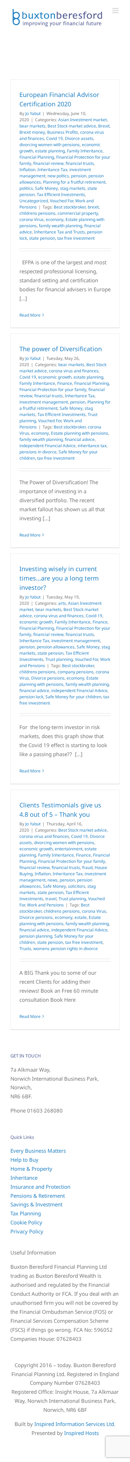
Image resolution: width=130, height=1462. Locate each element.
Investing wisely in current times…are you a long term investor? (59, 578)
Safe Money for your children (73, 697)
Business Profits (62, 132)
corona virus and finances (73, 371)
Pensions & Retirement (37, 1195)
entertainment (69, 849)
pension (78, 176)
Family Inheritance (85, 151)
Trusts (25, 948)
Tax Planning (25, 1213)
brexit (93, 207)
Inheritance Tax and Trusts (59, 232)
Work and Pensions (45, 905)
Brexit (104, 126)
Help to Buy (24, 1159)
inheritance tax (92, 446)
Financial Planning (36, 157)
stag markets (72, 188)
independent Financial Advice (47, 446)
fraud (87, 867)
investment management (43, 402)
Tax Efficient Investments (61, 194)
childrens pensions (37, 213)
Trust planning (59, 659)
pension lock (31, 697)
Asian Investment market (82, 120)
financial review (48, 163)
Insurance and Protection (40, 1186)
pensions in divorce (38, 452)
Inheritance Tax (52, 169)
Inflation (27, 169)
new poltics (58, 176)
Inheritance (23, 1177)
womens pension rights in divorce (65, 948)
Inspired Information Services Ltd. (74, 1423)
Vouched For (61, 201)
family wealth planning (60, 226)
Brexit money (32, 132)
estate (81, 917)
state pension (42, 238)
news (52, 880)
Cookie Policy (26, 1222)
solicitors (76, 886)
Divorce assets (79, 138)
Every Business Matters (38, 1150)
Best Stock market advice (71, 126)
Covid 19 (54, 138)
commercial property (78, 213)
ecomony (54, 219)
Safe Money (46, 188)
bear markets (32, 126)
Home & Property (31, 1168)
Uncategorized (33, 201)
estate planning (50, 151)
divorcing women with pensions (49, 145)
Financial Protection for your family (52, 389)
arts (62, 603)
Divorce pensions (47, 678)
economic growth (54, 377)
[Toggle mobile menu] (116, 10)
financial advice (80, 439)
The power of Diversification (60, 349)
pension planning (35, 936)
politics (26, 188)
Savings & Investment (36, 1204)
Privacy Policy (26, 1231)
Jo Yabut (33, 113)
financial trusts (80, 163)
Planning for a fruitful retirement (74, 182)
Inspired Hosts (81, 1432)
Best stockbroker (70, 207)
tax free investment (76, 238)
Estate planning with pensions (79, 433)
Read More (30, 315)
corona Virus (31, 219)
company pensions (76, 672)
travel (51, 899)
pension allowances (56, 647)
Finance (64, 383)
